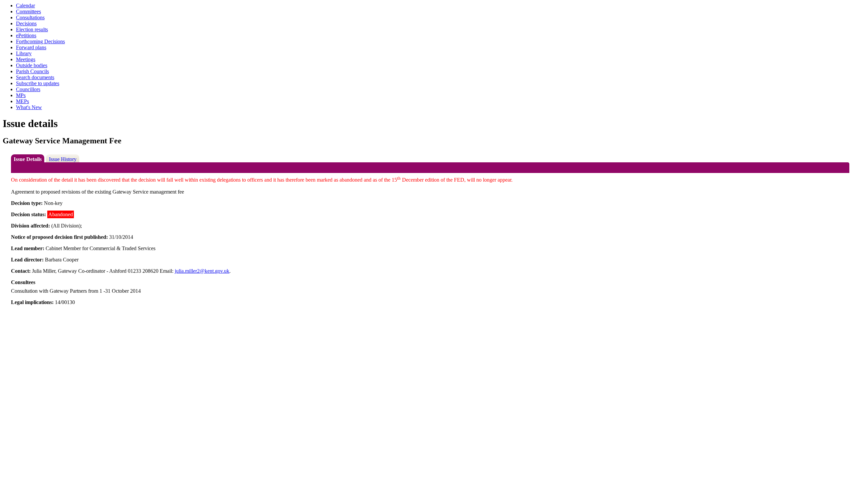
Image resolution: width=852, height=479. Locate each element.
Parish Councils (32, 71)
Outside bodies (31, 65)
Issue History (63, 159)
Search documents (35, 77)
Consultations (30, 17)
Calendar (25, 5)
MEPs (22, 101)
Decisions (26, 23)
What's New (29, 107)
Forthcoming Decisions (40, 41)
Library (24, 53)
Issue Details (28, 159)
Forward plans (31, 47)
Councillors (28, 89)
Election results (32, 29)
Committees (28, 11)
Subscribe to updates (37, 83)
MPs (21, 95)
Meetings (25, 59)
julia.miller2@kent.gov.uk (202, 271)
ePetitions (26, 35)
